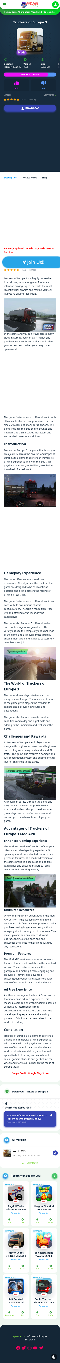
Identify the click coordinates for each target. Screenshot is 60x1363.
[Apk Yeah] (30, 4)
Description (10, 177)
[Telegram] (41, 1348)
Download (32, 108)
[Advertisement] (30, 141)
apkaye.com (19, 1336)
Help (45, 177)
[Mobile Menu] (4, 4)
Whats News (29, 177)
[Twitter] (24, 1348)
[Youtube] (35, 1348)
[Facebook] (18, 1348)
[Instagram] (30, 1348)
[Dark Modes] (54, 1357)
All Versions (30, 1163)
